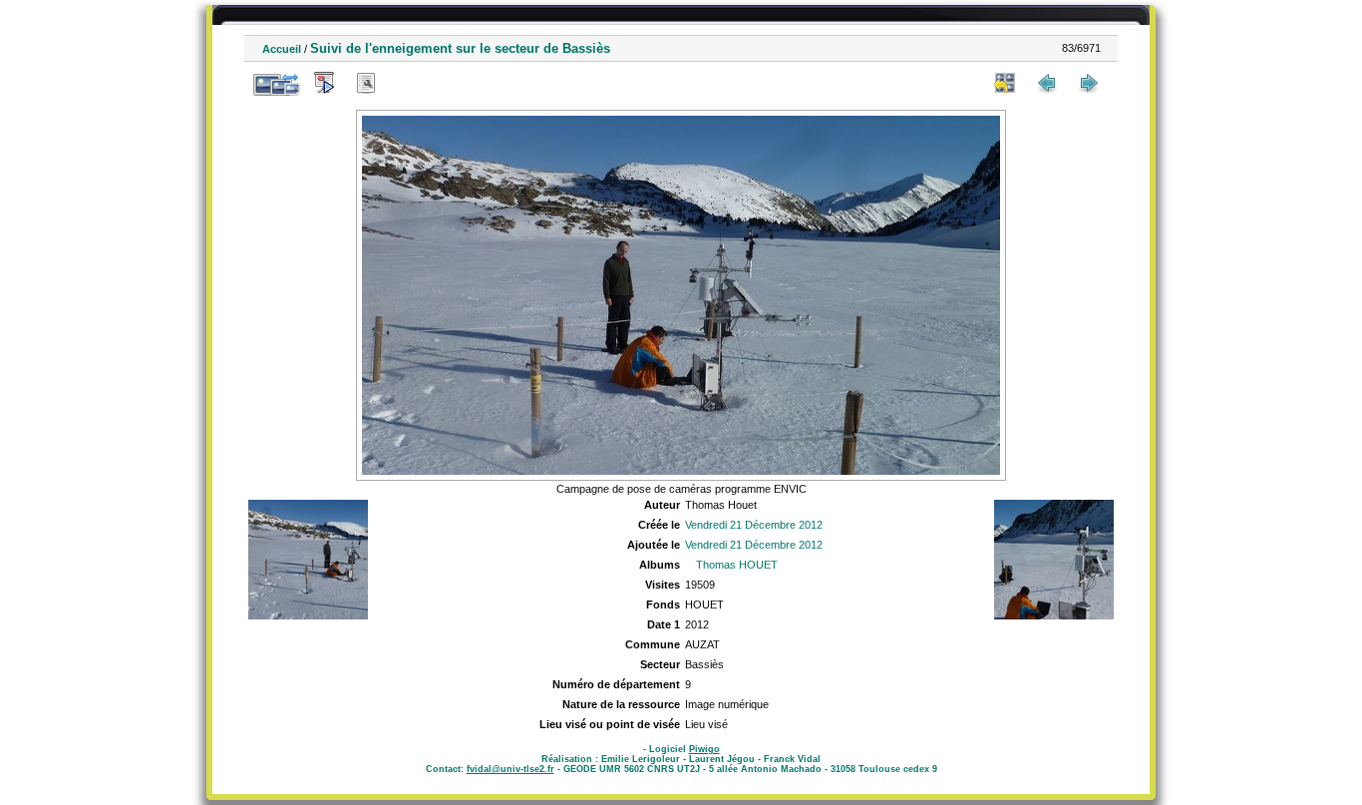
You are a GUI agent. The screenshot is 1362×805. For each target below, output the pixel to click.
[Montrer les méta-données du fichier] (366, 83)
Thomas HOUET (737, 565)
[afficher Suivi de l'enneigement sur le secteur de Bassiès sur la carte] (408, 83)
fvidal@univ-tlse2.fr (510, 769)
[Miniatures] (1005, 83)
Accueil (281, 49)
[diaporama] (324, 83)
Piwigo (704, 749)
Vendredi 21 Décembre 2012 (754, 525)
